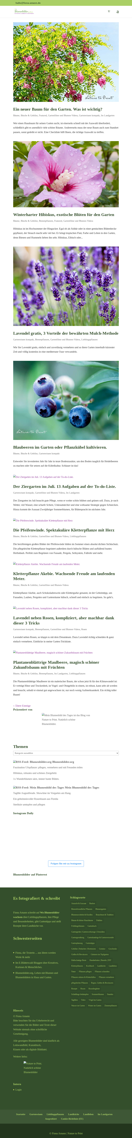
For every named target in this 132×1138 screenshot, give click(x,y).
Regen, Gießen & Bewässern (102, 983)
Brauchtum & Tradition (104, 915)
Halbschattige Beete (78, 960)
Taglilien (74, 1000)
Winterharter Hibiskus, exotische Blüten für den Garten (63, 214)
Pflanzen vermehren (106, 977)
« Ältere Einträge (22, 705)
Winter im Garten (94, 1005)
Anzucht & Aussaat (78, 903)
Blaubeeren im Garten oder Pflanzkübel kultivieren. (60, 447)
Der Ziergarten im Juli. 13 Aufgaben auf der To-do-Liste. (64, 486)
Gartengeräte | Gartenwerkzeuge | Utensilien (88, 932)
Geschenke (112, 949)
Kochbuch (90, 966)
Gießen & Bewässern (79, 954)
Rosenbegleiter (94, 989)
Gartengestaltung (77, 937)
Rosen (84, 629)
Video (83, 1000)
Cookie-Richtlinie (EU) (72, 1119)
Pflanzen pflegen (85, 971)
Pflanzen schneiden (102, 971)
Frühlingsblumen (77, 926)
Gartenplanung (77, 943)
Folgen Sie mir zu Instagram (66, 863)
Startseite (20, 1114)
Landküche (101, 966)
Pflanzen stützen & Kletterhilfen (83, 977)
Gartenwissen (35, 1114)
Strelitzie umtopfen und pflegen (29, 804)
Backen (92, 903)
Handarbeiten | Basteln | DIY (100, 960)
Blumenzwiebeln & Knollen (82, 915)
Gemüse (102, 949)
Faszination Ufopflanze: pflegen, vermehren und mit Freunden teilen (48, 767)
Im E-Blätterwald (24, 962)
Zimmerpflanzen (110, 1005)
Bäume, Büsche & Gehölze (25, 115)
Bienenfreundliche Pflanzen (81, 909)
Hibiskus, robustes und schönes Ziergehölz (35, 773)
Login (18, 1089)
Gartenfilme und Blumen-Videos (63, 115)
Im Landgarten (107, 115)
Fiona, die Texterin (25, 952)
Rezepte (74, 989)
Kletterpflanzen (77, 966)
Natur (73, 971)
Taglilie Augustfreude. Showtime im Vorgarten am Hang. (42, 793)
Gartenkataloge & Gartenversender (100, 937)
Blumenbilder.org (63, 761)
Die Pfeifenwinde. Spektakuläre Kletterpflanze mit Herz (63, 530)
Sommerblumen (98, 994)
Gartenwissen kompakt (89, 115)
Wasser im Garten (78, 1005)
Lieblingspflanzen (89, 339)
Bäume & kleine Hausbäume (82, 920)
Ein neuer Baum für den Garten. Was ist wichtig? (57, 109)
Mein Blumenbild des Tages (82, 787)
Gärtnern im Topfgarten (100, 954)
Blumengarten (100, 909)
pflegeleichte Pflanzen (79, 983)
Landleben (113, 966)
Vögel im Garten (95, 1000)
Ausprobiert (51, 1119)
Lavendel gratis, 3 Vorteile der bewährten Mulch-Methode (65, 333)
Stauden (110, 994)
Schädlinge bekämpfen (80, 994)
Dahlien (99, 920)
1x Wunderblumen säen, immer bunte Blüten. (36, 779)
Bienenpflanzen (46, 221)
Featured (43, 115)
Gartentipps (90, 943)
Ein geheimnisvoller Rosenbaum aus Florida (35, 799)
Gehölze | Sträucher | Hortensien (83, 949)
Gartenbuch (92, 926)
